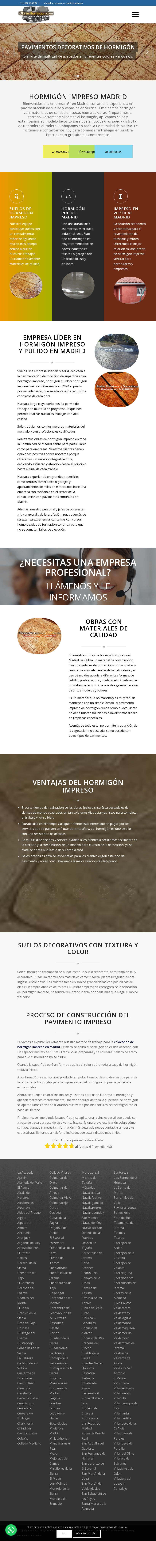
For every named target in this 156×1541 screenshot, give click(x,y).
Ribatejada (89, 1383)
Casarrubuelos (27, 1398)
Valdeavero (122, 1313)
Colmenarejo (58, 1203)
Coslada (55, 1212)
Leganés (55, 1398)
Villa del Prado (124, 1388)
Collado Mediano (29, 1443)
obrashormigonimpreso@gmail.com (63, 3)
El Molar (55, 1478)
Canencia (23, 1388)
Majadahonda (59, 1438)
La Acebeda (25, 1172)
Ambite (22, 1228)
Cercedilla (24, 1408)
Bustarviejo (25, 1343)
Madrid (54, 1433)
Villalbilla (120, 1398)
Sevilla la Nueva (125, 1208)
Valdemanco (122, 1323)
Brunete (23, 1328)
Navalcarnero (91, 1208)
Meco (53, 1453)
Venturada (121, 1383)
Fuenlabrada (58, 1268)
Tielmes (119, 1233)
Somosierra (122, 1212)
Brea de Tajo (26, 1323)
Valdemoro (121, 1338)
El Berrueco (25, 1283)
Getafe (54, 1328)
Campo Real (25, 1383)
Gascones (56, 1323)
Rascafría (88, 1373)
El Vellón (120, 1378)
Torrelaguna (123, 1273)
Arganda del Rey (28, 1243)
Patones (87, 1268)
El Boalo (23, 1308)
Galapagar (56, 1293)
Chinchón (24, 1428)
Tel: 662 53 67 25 (28, 3)
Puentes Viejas (92, 1363)
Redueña (88, 1378)
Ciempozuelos (27, 1433)
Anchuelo (24, 1233)
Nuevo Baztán (92, 1228)
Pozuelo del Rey (93, 1338)
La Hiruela (56, 1353)
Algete (21, 1218)
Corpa (53, 1208)
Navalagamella (92, 1203)
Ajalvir (21, 1178)
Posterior (147, 51)
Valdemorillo (123, 1333)
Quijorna (88, 1368)
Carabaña (24, 1393)
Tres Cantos (122, 1303)
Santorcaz (121, 1172)
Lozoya (54, 1408)
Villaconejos (122, 1393)
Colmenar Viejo (60, 1197)
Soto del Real (123, 1218)
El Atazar (23, 1253)
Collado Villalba (60, 1172)
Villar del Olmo (124, 1453)
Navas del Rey (91, 1223)
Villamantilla (122, 1418)
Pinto (85, 1313)
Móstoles (88, 1187)
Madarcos (56, 1428)
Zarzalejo (120, 1488)
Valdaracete (122, 1308)
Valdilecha (121, 1353)
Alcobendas (25, 1203)
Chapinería (25, 1423)
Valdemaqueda (124, 1328)
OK (64, 1533)
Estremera (56, 1243)
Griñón (54, 1333)
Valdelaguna (122, 1318)
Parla (85, 1263)
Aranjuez (23, 1238)
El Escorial (56, 1238)
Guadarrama (58, 1348)
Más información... (87, 1533)
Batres (22, 1258)
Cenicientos (25, 1403)
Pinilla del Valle (92, 1308)
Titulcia (119, 1238)
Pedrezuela (90, 1273)
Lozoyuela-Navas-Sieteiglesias (58, 1418)
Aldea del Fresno (29, 1212)
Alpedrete (24, 1223)
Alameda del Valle (29, 1182)
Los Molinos (58, 1483)
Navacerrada (91, 1193)
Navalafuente (91, 1197)
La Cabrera (25, 1358)
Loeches (55, 1403)
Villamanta (121, 1413)
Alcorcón (23, 1208)
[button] (11, 1530)
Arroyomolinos (28, 1248)
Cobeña (22, 1438)
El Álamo (23, 1187)
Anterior (8, 51)
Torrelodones (124, 1278)
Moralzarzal (90, 1172)
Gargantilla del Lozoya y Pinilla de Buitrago (60, 1313)
